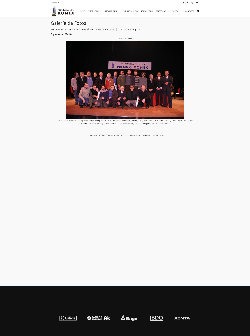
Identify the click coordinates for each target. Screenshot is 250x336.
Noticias (176, 11)
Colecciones (161, 11)
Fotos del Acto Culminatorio (116, 135)
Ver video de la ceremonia (96, 135)
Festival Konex (147, 11)
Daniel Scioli (109, 123)
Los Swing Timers (98, 120)
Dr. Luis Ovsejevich (143, 123)
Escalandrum (115, 120)
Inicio (82, 11)
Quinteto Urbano (149, 120)
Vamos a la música (130, 11)
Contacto (189, 11)
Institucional (94, 11)
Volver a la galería (125, 38)
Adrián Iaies (182, 120)
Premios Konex (111, 11)
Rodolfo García (163, 120)
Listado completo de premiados (139, 135)
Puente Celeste (130, 120)
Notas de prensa (157, 135)
